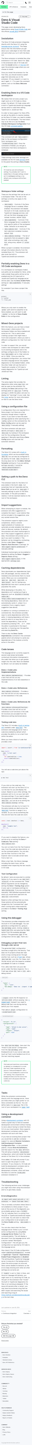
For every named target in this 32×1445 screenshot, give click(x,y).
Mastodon (5, 1396)
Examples (23, 7)
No (4, 1331)
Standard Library (7, 1360)
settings (22, 160)
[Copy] (30, 294)
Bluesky (5, 1393)
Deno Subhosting (7, 1376)
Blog (4, 1429)
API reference (13, 7)
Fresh (20, 957)
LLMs (4, 1434)
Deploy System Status (9, 1413)
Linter (6, 397)
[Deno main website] (2, 2)
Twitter (4, 1398)
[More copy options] (29, 16)
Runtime (4, 7)
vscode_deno (13, 31)
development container (15, 1120)
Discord (5, 1386)
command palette (16, 126)
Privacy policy (5, 1340)
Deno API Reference (8, 1362)
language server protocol (10, 46)
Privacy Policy (6, 1432)
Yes (4, 1327)
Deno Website (6, 1427)
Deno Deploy (6, 1371)
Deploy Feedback (7, 1415)
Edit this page (7, 1336)
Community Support (8, 1410)
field (25, 1107)
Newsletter (6, 1401)
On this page (8, 12)
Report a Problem (7, 1418)
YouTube (5, 1391)
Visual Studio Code (20, 29)
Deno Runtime (6, 1355)
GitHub (4, 1388)
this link (23, 65)
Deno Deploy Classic (8, 1374)
